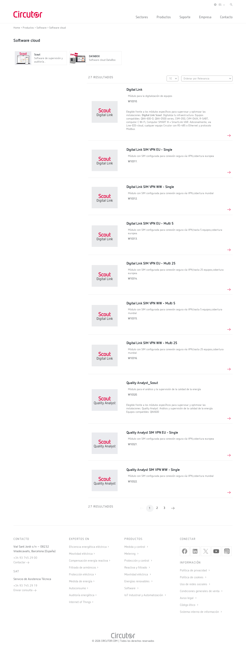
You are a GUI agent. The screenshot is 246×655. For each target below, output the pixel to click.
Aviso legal (187, 598)
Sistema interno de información (200, 612)
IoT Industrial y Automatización (144, 595)
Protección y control (137, 560)
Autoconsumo (77, 588)
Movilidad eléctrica (81, 553)
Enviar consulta (23, 590)
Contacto (226, 17)
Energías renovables (137, 581)
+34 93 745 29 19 (25, 585)
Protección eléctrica (81, 574)
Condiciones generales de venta (200, 591)
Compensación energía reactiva (88, 560)
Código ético (188, 605)
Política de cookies (192, 577)
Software (130, 588)
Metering (130, 553)
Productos (164, 17)
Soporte (185, 17)
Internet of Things (80, 602)
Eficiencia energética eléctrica (88, 547)
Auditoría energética (81, 595)
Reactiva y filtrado (136, 567)
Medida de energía (80, 581)
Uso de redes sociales (194, 584)
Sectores (142, 17)
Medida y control (135, 547)
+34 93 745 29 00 (25, 557)
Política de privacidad (194, 570)
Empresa (205, 17)
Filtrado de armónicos (82, 567)
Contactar (19, 562)
